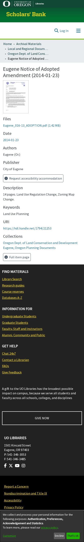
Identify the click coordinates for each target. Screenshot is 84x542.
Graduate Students (15, 322)
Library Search (12, 279)
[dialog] (42, 526)
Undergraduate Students (19, 316)
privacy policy (49, 527)
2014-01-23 (11, 140)
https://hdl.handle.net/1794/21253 (27, 228)
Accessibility (12, 500)
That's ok (72, 536)
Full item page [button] (19, 257)
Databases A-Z (12, 298)
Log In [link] (64, 31)
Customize (9, 536)
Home (7, 44)
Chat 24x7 (9, 353)
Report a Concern (16, 486)
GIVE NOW (42, 418)
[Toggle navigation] (78, 31)
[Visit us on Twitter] (11, 465)
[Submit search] (56, 30)
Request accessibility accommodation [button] (35, 178)
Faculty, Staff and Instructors (22, 329)
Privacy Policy (13, 507)
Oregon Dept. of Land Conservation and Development (28, 54)
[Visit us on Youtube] (17, 465)
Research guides (13, 285)
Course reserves (13, 291)
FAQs (5, 366)
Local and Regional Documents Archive (28, 49)
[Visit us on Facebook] (5, 465)
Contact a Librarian (15, 360)
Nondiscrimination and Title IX (25, 493)
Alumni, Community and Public (23, 335)
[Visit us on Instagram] (23, 465)
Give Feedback (12, 372)
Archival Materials (28, 44)
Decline (59, 536)
